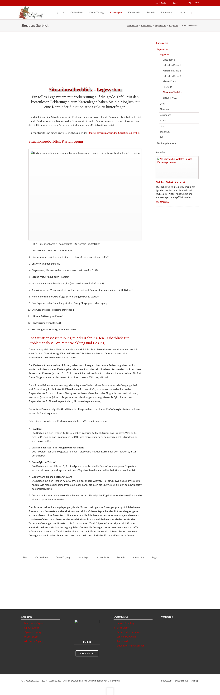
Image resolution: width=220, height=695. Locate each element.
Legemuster (162, 50)
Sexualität (165, 132)
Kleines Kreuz (169, 81)
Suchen (195, 13)
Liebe (162, 126)
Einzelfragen (169, 60)
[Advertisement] (85, 57)
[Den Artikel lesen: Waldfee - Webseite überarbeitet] (177, 167)
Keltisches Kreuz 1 (172, 65)
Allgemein (164, 55)
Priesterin (167, 87)
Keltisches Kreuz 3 (172, 76)
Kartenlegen (162, 43)
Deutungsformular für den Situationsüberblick (114, 133)
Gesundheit (165, 115)
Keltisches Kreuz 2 (172, 71)
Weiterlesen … (163, 202)
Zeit (162, 137)
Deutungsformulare (166, 143)
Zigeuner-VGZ (170, 98)
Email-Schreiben (87, 653)
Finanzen (164, 109)
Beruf (162, 104)
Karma (163, 121)
